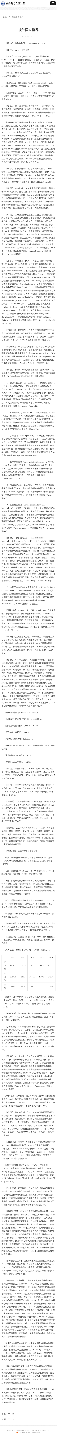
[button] (53, 3)
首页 (5, 17)
